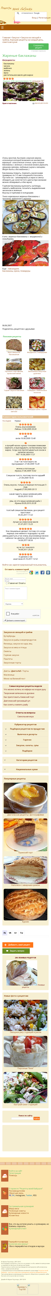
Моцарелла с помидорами (37, 352)
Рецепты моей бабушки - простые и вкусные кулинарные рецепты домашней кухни (24, 1271)
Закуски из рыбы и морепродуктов (20, 640)
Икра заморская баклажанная (14, 353)
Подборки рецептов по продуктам (27, 729)
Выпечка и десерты (27, 734)
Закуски (15, 37)
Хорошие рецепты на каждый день (26, 39)
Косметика (14, 1215)
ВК (13, 1195)
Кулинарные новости (19, 1213)
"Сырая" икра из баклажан (14, 390)
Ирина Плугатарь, (8, 1261)
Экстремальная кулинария (21, 1206)
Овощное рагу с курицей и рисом (25, 1032)
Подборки (27, 751)
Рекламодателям (17, 1191)
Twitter (29, 1195)
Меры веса (14, 1208)
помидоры (25, 271)
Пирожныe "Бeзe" (25, 1068)
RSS (35, 1195)
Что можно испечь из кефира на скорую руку (25, 689)
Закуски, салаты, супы (27, 745)
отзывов (37, 81)
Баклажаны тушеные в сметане (14, 410)
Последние (6, 421)
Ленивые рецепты (33, 986)
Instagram (20, 1195)
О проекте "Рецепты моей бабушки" (26, 1188)
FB (10, 1195)
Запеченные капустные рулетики (37, 372)
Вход (34, 17)
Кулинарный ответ (18, 1228)
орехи (16, 271)
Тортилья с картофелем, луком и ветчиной (14, 372)
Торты (25, 671)
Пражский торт (25, 852)
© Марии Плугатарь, (12, 1279)
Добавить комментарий (15, 620)
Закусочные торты (12, 662)
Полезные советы (17, 1210)
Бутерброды (9, 636)
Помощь (13, 1175)
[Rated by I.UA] (33, 1293)
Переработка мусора (18, 1241)
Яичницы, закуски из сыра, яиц (18, 643)
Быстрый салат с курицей (25, 1104)
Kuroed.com (5, 1276)
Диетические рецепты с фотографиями (25, 814)
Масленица (9, 674)
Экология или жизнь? (18, 1244)
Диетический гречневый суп (17, 701)
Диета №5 (16, 671)
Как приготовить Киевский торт (19, 697)
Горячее (27, 739)
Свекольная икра (25, 716)
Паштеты (8, 659)
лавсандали (13, 268)
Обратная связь (16, 1193)
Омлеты (7, 651)
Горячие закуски (11, 655)
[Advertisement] (25, 130)
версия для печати (41, 103)
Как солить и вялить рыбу (16, 704)
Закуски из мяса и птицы (15, 647)
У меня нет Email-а (16, 583)
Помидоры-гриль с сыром (37, 409)
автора (16, 1269)
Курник (25, 921)
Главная (6, 37)
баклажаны (7, 271)
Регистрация (44, 17)
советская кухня (9, 42)
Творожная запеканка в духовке (19, 693)
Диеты (7, 671)
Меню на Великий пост (14, 678)
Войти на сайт (15, 1171)
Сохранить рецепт (38, 46)
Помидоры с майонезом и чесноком (37, 391)
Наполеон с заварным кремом (25, 885)
